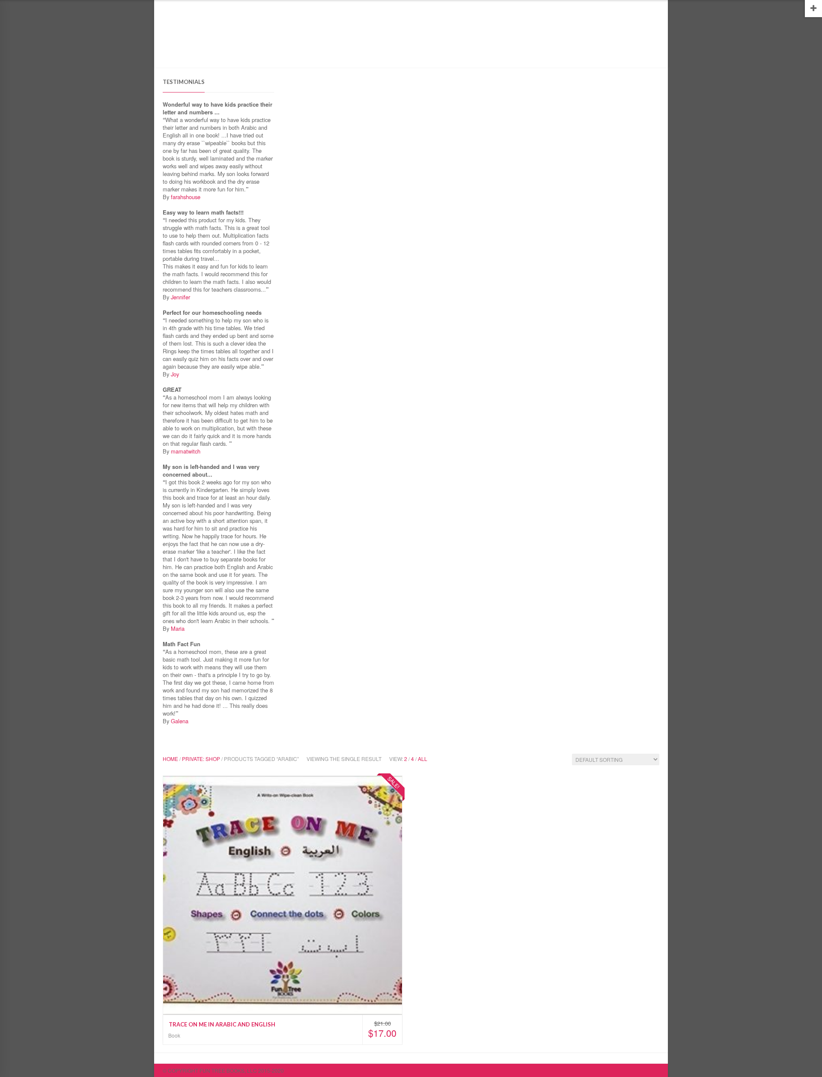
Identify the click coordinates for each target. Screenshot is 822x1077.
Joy (175, 374)
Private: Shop (201, 758)
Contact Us (302, 55)
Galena (179, 721)
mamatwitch (185, 451)
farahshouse (185, 197)
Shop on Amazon (211, 55)
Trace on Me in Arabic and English (222, 1024)
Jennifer (180, 297)
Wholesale (260, 55)
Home (170, 55)
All (422, 758)
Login (651, 6)
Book (174, 1035)
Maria (178, 628)
